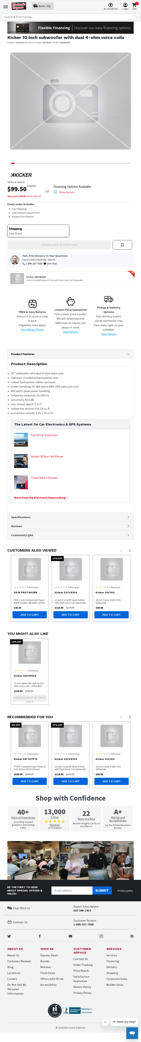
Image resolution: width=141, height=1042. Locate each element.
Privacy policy (125, 890)
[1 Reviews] (102, 587)
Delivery (111, 967)
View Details (70, 332)
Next (130, 550)
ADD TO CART (30, 614)
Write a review (16, 182)
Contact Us (80, 959)
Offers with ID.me (51, 979)
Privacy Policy (82, 993)
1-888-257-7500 (34, 263)
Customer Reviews (19, 961)
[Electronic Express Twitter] (9, 936)
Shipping (112, 973)
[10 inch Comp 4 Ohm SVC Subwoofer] (111, 569)
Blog (10, 967)
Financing (112, 961)
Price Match (81, 970)
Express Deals (49, 955)
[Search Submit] (136, 16)
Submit (102, 890)
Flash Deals (47, 973)
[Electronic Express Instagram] (101, 936)
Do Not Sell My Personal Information (16, 989)
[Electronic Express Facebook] (39, 936)
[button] (16, 104)
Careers (12, 979)
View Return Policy (32, 329)
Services (111, 955)
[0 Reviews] (20, 587)
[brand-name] (21, 175)
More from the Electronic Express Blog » (41, 497)
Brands (44, 961)
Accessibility (48, 984)
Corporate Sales (116, 979)
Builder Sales (114, 984)
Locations (13, 973)
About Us (13, 955)
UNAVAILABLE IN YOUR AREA (59, 244)
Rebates (45, 967)
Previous (121, 550)
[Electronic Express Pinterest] (132, 936)
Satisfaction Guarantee (81, 979)
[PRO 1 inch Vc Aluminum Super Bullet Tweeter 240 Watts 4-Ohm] (30, 569)
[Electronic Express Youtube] (70, 936)
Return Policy (82, 987)
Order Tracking (83, 965)
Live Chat (52, 263)
